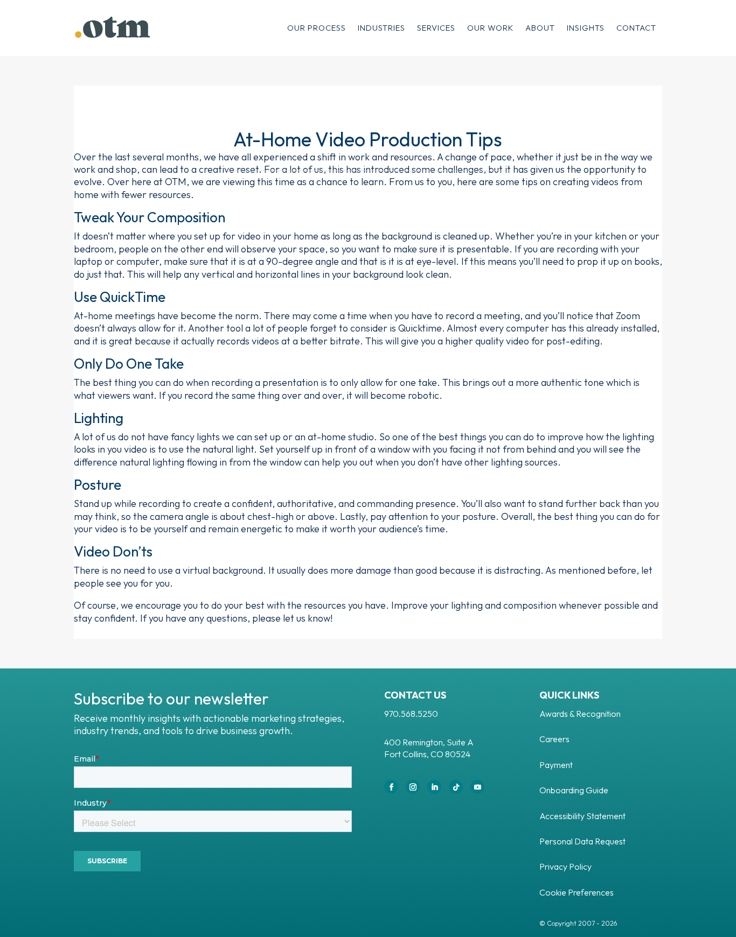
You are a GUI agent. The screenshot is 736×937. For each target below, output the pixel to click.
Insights (586, 28)
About (540, 28)
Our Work (490, 28)
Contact (636, 28)
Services (436, 28)
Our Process (316, 28)
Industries (381, 28)
